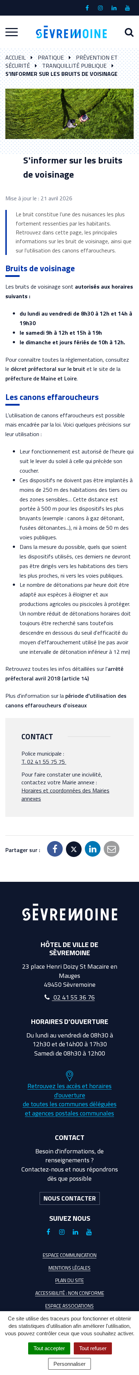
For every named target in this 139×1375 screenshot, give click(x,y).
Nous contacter (69, 1198)
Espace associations (69, 1305)
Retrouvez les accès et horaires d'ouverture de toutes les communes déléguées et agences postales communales (70, 1099)
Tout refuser (93, 1348)
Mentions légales (69, 1267)
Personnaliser (69, 1364)
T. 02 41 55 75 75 (43, 761)
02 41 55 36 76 (73, 997)
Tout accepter (49, 1348)
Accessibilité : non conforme (69, 1293)
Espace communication (70, 1255)
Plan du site (69, 1280)
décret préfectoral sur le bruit (48, 368)
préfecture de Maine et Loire (41, 378)
